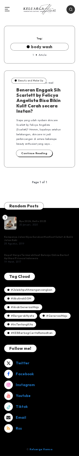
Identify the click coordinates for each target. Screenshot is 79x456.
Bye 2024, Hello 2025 (32, 221)
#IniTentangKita (22, 324)
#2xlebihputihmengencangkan (31, 290)
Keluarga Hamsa (41, 449)
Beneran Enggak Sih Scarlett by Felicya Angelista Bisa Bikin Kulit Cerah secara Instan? (38, 100)
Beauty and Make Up (30, 80)
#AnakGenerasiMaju (25, 307)
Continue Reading (34, 153)
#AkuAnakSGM (21, 298)
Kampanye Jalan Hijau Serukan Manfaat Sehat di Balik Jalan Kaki (38, 238)
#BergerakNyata (22, 316)
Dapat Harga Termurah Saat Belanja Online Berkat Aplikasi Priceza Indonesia (36, 256)
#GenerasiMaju (56, 316)
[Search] (70, 9)
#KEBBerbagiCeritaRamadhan (32, 333)
